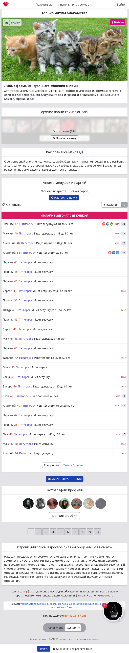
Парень (8, 262)
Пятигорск (26, 224)
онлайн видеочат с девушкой (64, 215)
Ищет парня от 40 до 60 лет (47, 434)
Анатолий (9, 252)
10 (97, 532)
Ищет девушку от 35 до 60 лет (52, 291)
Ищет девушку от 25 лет (50, 339)
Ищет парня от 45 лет (44, 396)
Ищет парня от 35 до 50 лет (52, 358)
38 (16, 339)
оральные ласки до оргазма (66, 603)
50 (12, 367)
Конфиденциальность (68, 639)
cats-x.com (18, 591)
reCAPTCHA (53, 639)
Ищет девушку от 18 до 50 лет (53, 224)
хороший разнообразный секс (101, 603)
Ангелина (9, 243)
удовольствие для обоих (34, 603)
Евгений (8, 224)
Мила (6, 367)
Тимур (7, 310)
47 (11, 396)
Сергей (7, 291)
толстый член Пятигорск (64, 607)
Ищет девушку (43, 262)
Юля (6, 396)
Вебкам (117, 22)
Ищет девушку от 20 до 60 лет (52, 386)
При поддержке (64, 615)
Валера (7, 386)
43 (14, 291)
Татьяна (8, 358)
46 (15, 262)
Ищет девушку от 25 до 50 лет (55, 405)
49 (12, 377)
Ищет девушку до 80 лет (52, 252)
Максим (8, 233)
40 (16, 233)
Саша (6, 377)
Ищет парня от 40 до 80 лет (54, 243)
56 (15, 386)
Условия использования (89, 639)
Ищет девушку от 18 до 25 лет (51, 310)
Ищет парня (39, 367)
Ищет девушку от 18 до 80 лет (53, 233)
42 (16, 224)
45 (13, 310)
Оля (5, 434)
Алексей (8, 453)
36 (18, 252)
